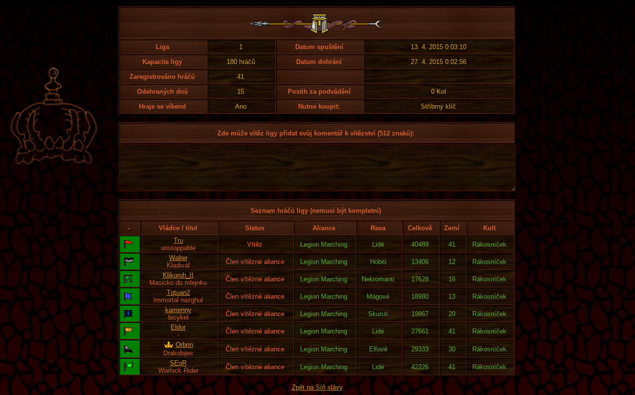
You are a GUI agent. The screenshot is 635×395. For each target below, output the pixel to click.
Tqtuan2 (178, 292)
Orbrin (184, 344)
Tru (178, 240)
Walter (178, 258)
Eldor (178, 327)
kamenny (178, 310)
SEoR (178, 363)
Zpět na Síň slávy (317, 387)
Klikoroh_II (178, 275)
